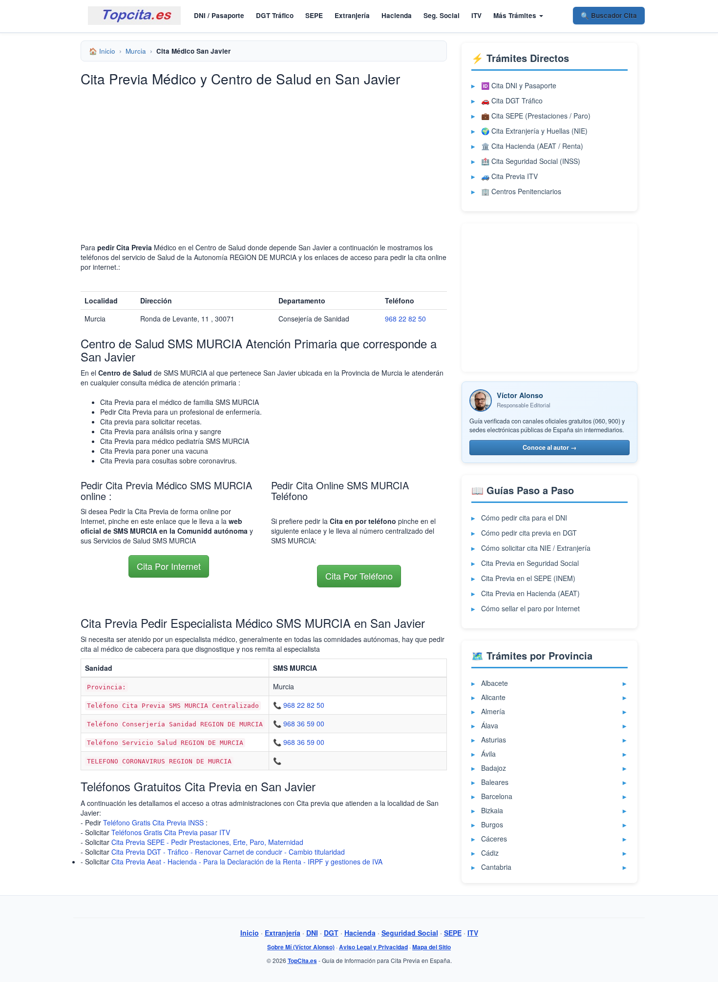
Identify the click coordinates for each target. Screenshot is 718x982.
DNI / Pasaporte (219, 15)
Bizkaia (492, 810)
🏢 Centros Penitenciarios (521, 191)
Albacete (494, 683)
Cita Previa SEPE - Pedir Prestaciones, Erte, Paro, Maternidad (207, 842)
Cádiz (490, 853)
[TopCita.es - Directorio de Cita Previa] (134, 15)
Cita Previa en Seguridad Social (530, 563)
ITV (476, 15)
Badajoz (493, 768)
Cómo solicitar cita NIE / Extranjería (536, 548)
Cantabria (496, 867)
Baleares (494, 782)
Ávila (488, 754)
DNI (312, 933)
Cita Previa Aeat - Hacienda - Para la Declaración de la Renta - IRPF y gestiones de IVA (246, 861)
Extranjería (352, 15)
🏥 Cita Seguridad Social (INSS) (530, 161)
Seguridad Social (409, 933)
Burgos (492, 824)
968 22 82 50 (405, 318)
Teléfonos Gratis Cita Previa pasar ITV (170, 832)
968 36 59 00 (303, 723)
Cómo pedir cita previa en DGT (529, 533)
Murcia (136, 51)
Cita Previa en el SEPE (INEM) (528, 578)
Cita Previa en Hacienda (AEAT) (530, 593)
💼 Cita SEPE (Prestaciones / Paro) (536, 115)
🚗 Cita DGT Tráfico (512, 100)
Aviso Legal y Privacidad (373, 947)
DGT (331, 933)
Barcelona (496, 796)
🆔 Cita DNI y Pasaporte (518, 85)
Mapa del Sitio (431, 947)
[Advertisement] (264, 155)
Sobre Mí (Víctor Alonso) (301, 947)
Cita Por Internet (169, 566)
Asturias (493, 739)
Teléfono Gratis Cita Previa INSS (153, 822)
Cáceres (494, 838)
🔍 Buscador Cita (609, 15)
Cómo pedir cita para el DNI (524, 517)
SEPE (314, 15)
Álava (489, 725)
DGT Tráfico (275, 15)
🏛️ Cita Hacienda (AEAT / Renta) (532, 146)
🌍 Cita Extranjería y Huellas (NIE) (534, 131)
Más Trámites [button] (515, 15)
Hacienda (396, 15)
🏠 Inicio (102, 51)
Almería (493, 711)
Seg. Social (441, 15)
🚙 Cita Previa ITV (509, 176)
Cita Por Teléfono (359, 575)
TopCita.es (302, 961)
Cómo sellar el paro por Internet (530, 608)
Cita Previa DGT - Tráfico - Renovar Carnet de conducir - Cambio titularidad (228, 852)
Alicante (493, 697)
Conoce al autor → (550, 447)
